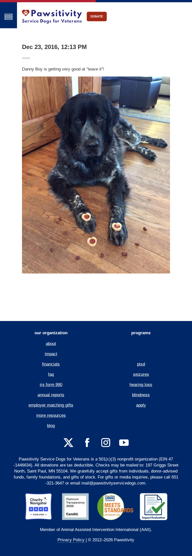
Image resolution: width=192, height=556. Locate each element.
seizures (141, 374)
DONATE (96, 16)
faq (51, 374)
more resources (51, 415)
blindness (141, 394)
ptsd (141, 364)
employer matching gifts (50, 405)
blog (51, 425)
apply (141, 405)
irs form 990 (51, 384)
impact (51, 354)
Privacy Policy (72, 540)
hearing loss (141, 384)
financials (51, 364)
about (51, 343)
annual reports (51, 394)
